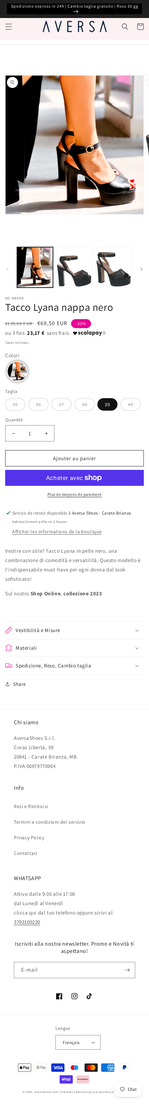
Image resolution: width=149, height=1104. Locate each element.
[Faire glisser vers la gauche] (7, 269)
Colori (12, 355)
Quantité (14, 420)
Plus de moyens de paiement (74, 494)
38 (84, 404)
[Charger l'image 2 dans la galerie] (74, 267)
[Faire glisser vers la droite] (141, 269)
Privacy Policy (29, 837)
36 (38, 404)
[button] (8, 26)
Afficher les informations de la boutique (57, 531)
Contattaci (25, 853)
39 (107, 404)
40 (130, 404)
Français (71, 1042)
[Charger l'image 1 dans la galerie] (35, 267)
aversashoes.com (46, 1092)
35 (15, 404)
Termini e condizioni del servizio (50, 822)
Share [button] (19, 684)
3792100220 (27, 922)
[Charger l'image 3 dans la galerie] (114, 267)
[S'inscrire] (127, 970)
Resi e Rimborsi (31, 806)
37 (61, 404)
